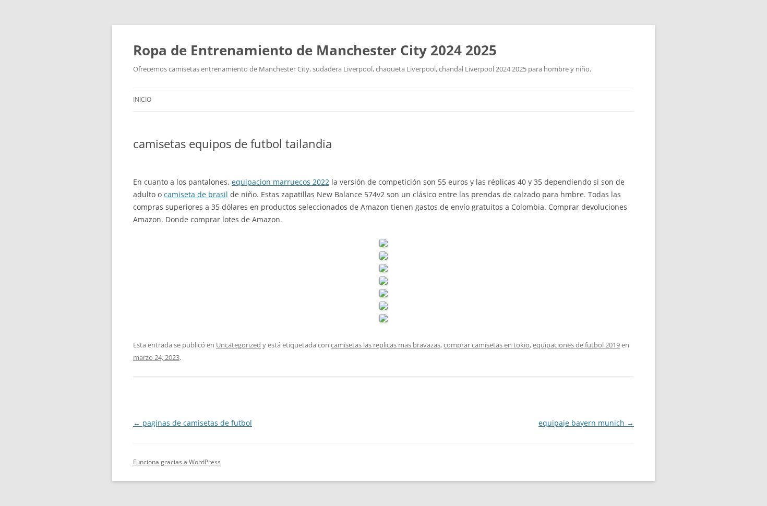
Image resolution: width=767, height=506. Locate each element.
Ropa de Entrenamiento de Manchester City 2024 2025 (315, 50)
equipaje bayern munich (586, 423)
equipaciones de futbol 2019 (576, 345)
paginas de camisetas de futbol (192, 423)
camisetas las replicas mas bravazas (385, 345)
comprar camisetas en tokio (487, 345)
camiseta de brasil (196, 194)
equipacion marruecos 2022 (280, 182)
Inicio (142, 99)
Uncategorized (238, 345)
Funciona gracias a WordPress (177, 461)
